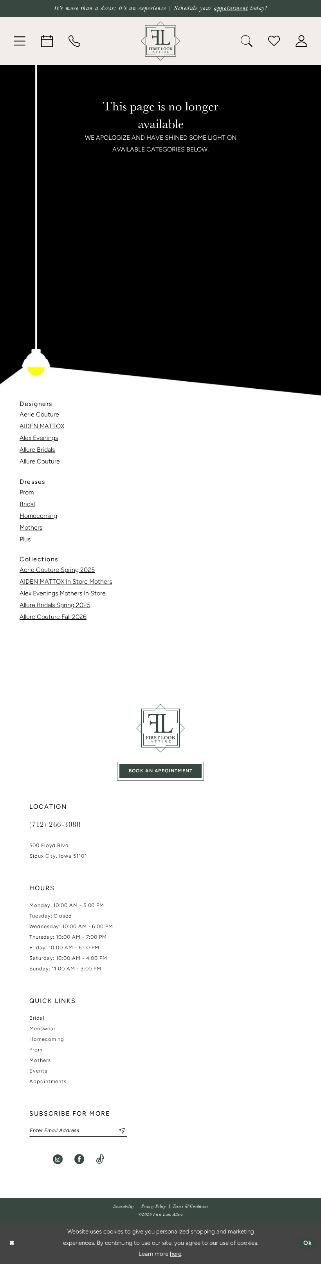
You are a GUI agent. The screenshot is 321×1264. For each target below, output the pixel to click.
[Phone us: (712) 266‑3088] (74, 41)
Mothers (31, 528)
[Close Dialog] (12, 1243)
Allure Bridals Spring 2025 (55, 605)
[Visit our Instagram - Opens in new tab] (58, 1159)
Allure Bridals (37, 450)
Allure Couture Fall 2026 (53, 617)
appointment (231, 8)
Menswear (42, 1028)
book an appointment (161, 771)
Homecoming (38, 516)
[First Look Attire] (160, 728)
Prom (27, 493)
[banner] (160, 41)
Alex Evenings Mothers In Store (63, 594)
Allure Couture (40, 462)
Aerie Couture (39, 415)
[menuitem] (19, 41)
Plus (25, 540)
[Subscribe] (118, 1130)
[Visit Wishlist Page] (274, 41)
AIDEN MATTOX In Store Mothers (66, 582)
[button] (19, 41)
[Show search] (246, 41)
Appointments (48, 1081)
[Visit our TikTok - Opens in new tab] (100, 1159)
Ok (307, 1243)
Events (38, 1071)
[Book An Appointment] (47, 41)
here (175, 1254)
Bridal (27, 504)
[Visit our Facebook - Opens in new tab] (79, 1159)
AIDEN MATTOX (42, 427)
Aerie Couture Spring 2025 (57, 570)
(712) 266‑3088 (55, 824)
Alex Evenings (39, 438)
